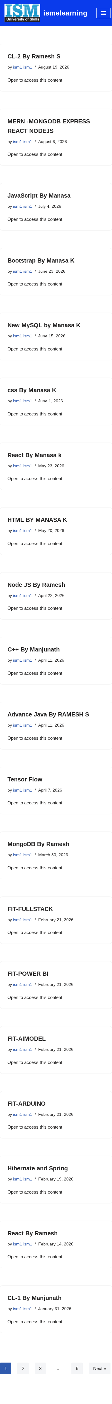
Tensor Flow (24, 779)
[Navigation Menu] (103, 13)
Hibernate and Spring (37, 1168)
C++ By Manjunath (33, 649)
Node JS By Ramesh (36, 584)
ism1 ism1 (22, 67)
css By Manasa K (31, 390)
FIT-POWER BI (27, 973)
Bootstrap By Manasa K (40, 260)
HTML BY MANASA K (37, 519)
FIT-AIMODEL (26, 1038)
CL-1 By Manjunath (34, 1298)
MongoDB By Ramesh (38, 844)
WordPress (75, 1397)
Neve (31, 1397)
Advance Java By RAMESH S (48, 714)
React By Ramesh (32, 1233)
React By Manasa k (34, 455)
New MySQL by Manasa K (43, 325)
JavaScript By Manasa (38, 195)
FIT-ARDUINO (26, 1103)
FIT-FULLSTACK (30, 909)
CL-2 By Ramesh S (33, 56)
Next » (99, 1368)
